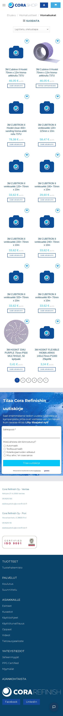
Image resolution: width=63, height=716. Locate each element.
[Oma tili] (44, 5)
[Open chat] (54, 707)
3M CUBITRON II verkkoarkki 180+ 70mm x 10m (47, 186)
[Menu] (4, 5)
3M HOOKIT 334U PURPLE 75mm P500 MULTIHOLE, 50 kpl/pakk (16, 354)
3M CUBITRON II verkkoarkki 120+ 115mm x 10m (47, 127)
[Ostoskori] (56, 5)
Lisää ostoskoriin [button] (16, 86)
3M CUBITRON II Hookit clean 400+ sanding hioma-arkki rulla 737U (16, 129)
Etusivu (11, 15)
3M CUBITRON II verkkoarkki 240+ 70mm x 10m (47, 241)
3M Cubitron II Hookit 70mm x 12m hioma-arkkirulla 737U (16, 72)
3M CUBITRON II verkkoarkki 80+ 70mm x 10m (47, 297)
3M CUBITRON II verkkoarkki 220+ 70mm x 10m (16, 241)
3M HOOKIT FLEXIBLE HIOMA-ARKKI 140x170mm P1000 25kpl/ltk (47, 354)
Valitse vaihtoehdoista (47, 86)
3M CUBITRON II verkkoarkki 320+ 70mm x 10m (16, 297)
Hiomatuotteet (28, 15)
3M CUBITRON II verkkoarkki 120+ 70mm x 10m (16, 186)
